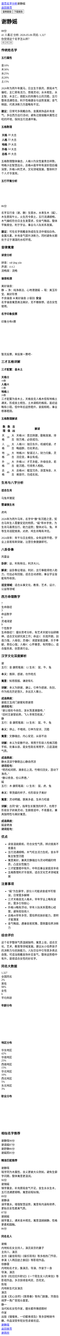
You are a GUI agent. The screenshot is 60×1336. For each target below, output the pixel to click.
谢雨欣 (5, 1332)
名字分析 (12, 3)
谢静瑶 (5, 1324)
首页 (4, 3)
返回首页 (6, 7)
